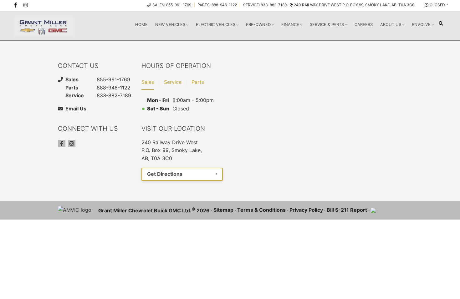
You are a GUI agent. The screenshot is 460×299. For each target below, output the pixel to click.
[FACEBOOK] (15, 5)
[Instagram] (71, 143)
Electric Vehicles (215, 24)
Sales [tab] (147, 82)
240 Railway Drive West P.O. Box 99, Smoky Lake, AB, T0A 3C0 (354, 5)
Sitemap (223, 210)
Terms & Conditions (261, 210)
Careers (364, 24)
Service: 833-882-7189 (265, 5)
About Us (390, 24)
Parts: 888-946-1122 (217, 5)
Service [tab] (172, 82)
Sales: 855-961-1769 (171, 5)
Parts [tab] (198, 82)
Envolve (421, 24)
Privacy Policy (306, 210)
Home (141, 24)
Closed (437, 5)
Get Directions (164, 174)
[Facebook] (61, 143)
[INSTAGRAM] (25, 5)
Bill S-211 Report (347, 210)
